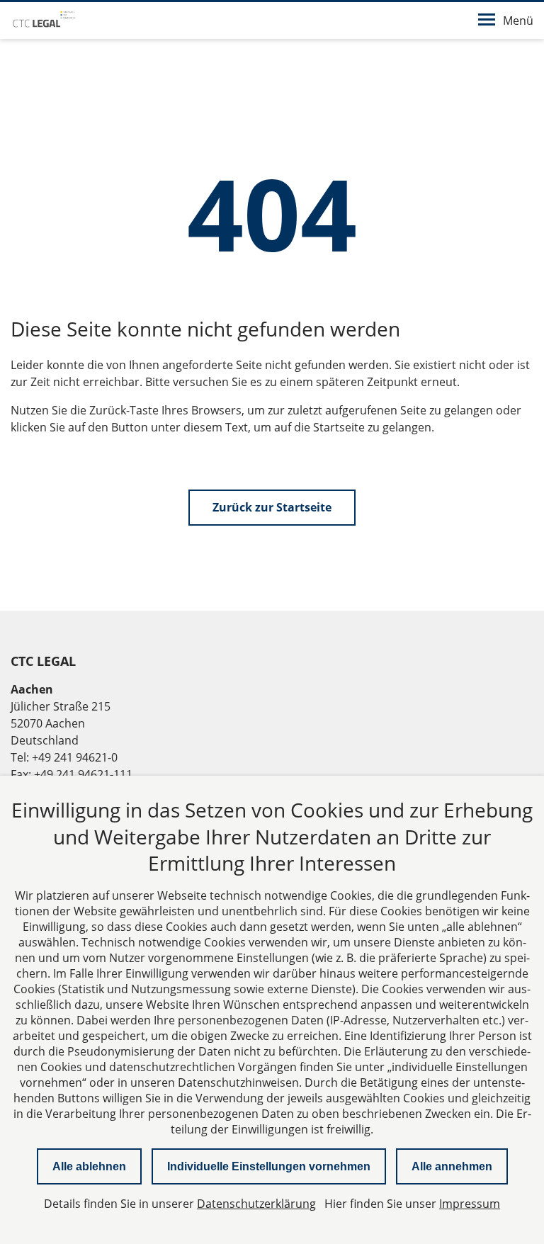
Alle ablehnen (89, 1166)
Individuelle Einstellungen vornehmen (268, 1166)
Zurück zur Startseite (272, 507)
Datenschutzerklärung (256, 1203)
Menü (518, 20)
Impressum (469, 1203)
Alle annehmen (452, 1166)
